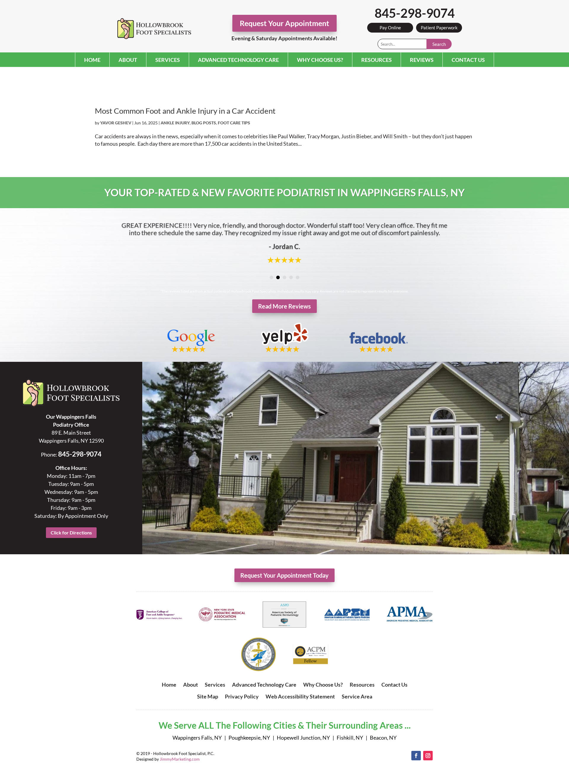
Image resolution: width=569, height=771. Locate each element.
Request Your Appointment (284, 23)
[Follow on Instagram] (428, 755)
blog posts (203, 122)
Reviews (422, 60)
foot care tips (234, 122)
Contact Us (468, 60)
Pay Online (390, 27)
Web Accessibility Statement (300, 696)
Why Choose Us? (320, 60)
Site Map (207, 696)
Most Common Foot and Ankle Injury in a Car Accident (185, 110)
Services (167, 60)
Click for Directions (71, 532)
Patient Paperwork (439, 27)
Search (439, 44)
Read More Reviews (284, 306)
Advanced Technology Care (238, 60)
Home (92, 60)
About (128, 60)
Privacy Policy (242, 696)
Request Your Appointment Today (284, 575)
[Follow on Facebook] (416, 755)
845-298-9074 (415, 13)
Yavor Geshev (115, 122)
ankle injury (175, 122)
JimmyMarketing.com (180, 759)
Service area (357, 696)
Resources (376, 60)
